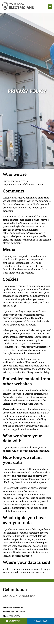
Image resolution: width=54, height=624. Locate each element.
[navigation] (50, 6)
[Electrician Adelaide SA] (18, 9)
